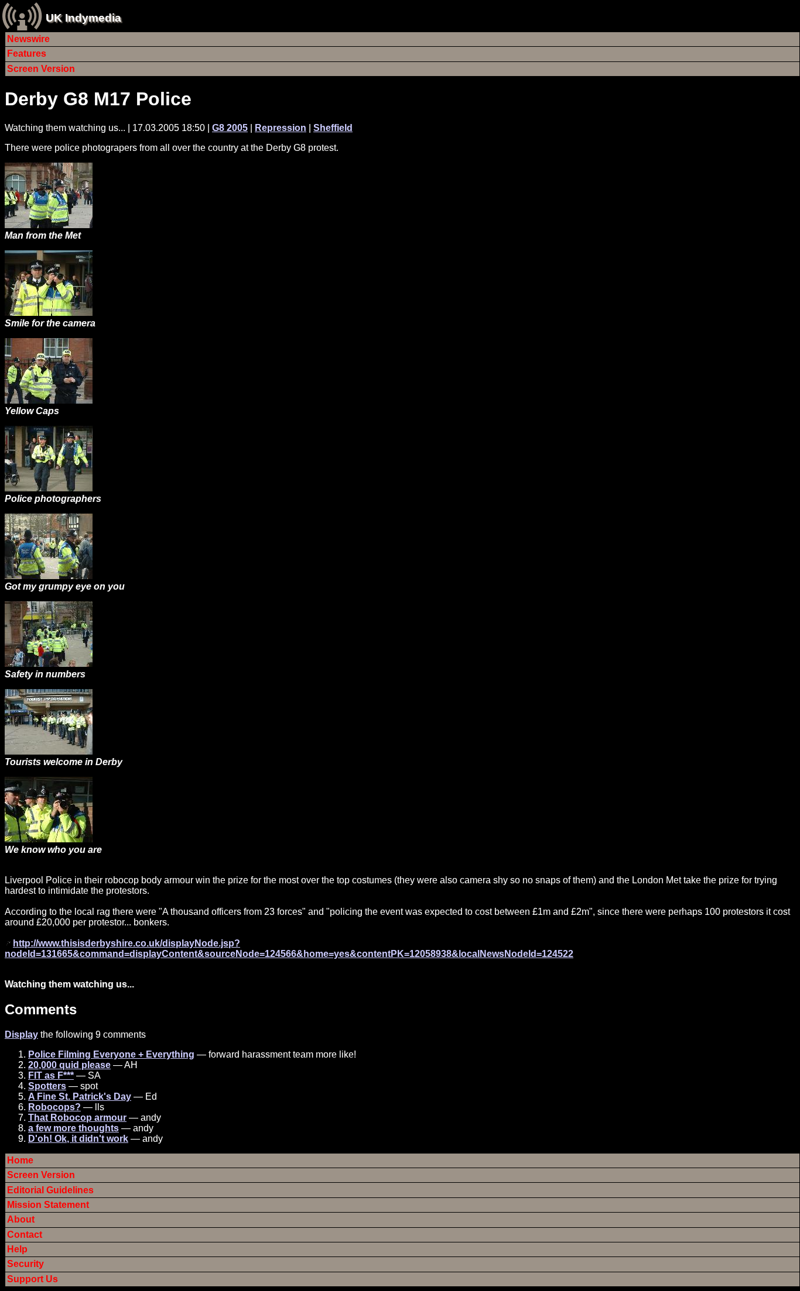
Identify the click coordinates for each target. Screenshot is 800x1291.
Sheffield (333, 128)
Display (21, 1034)
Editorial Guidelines (50, 1190)
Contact (24, 1235)
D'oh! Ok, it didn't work (78, 1139)
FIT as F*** (51, 1075)
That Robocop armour (77, 1118)
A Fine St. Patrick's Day (79, 1096)
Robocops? (54, 1107)
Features (26, 53)
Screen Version (41, 69)
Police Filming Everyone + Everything (111, 1054)
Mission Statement (48, 1205)
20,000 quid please (69, 1065)
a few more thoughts (73, 1128)
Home (20, 1160)
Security (25, 1264)
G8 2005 (230, 128)
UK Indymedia (83, 18)
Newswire (28, 39)
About (21, 1219)
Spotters (47, 1086)
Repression (280, 128)
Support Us (32, 1279)
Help (17, 1249)
